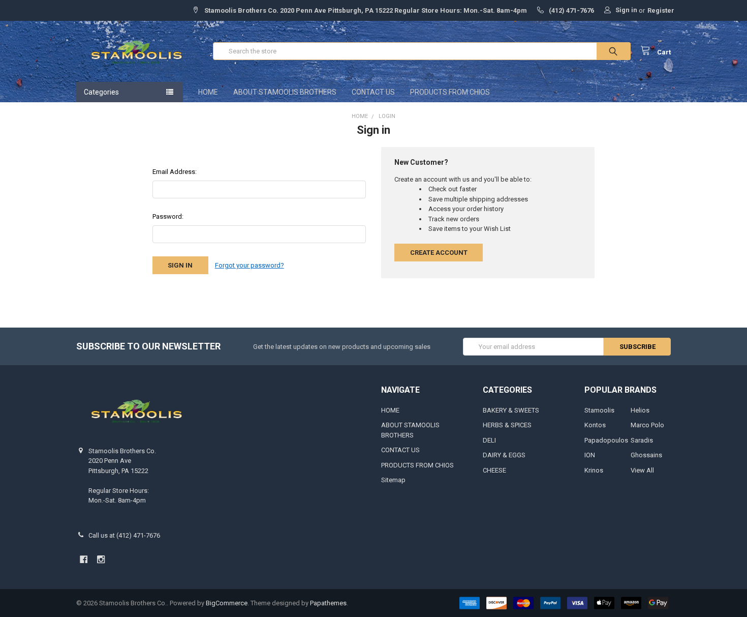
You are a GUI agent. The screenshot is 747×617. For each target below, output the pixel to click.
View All (642, 470)
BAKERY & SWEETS (511, 410)
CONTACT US (373, 92)
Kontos (595, 425)
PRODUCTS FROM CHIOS (450, 92)
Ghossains (646, 455)
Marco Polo (647, 425)
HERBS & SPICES (507, 425)
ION (589, 455)
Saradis (642, 440)
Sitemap (393, 480)
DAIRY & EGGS (504, 455)
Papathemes (328, 603)
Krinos (593, 470)
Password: (167, 216)
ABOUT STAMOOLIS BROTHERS (284, 92)
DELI (489, 440)
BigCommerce (226, 603)
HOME (208, 92)
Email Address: (174, 171)
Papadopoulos (606, 440)
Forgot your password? (249, 265)
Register (660, 10)
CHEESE (494, 470)
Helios (640, 410)
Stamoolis (599, 410)
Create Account (439, 252)
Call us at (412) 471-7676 (124, 535)
